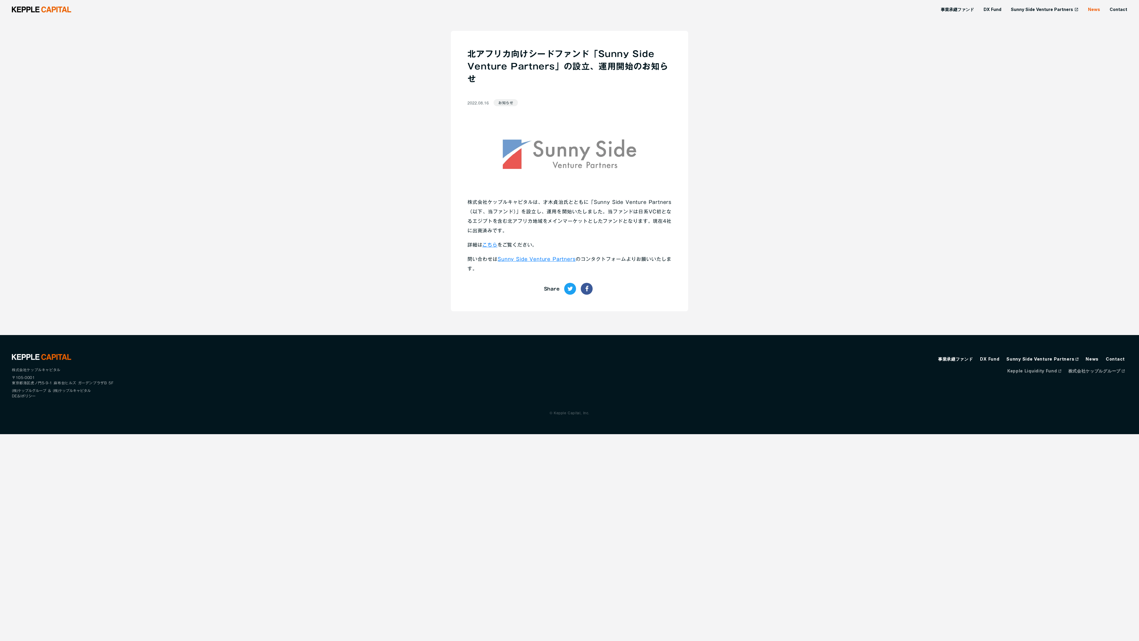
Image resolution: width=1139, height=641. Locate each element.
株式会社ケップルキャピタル (36, 369)
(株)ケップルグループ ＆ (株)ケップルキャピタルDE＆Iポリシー (51, 393)
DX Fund (992, 9)
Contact (1118, 9)
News (1094, 9)
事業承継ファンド (957, 9)
